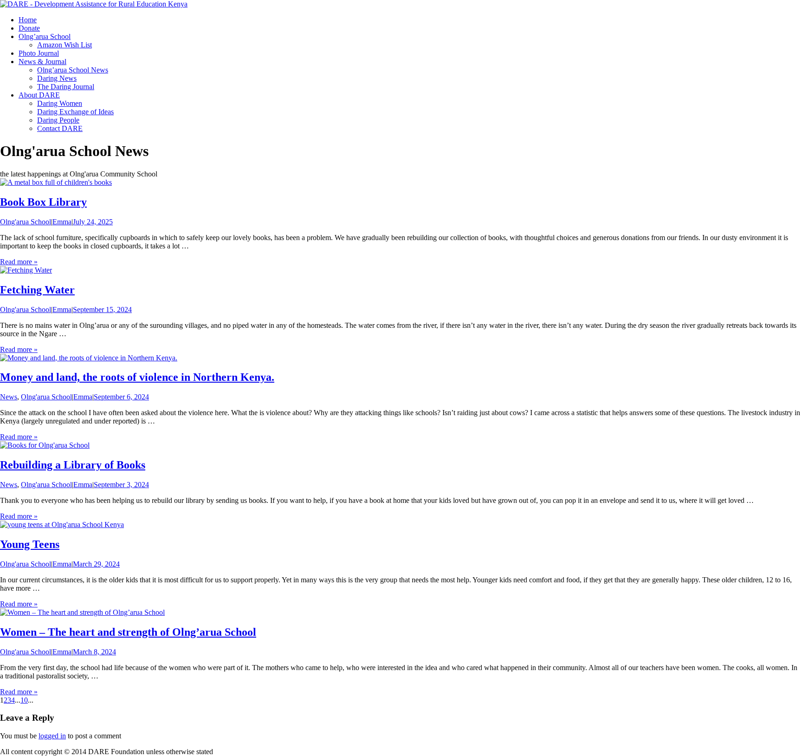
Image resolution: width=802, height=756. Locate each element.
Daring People (58, 120)
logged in (52, 736)
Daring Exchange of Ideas (75, 112)
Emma (61, 222)
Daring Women (59, 103)
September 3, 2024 (121, 485)
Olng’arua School (45, 36)
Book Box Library (43, 202)
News (8, 397)
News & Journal (42, 61)
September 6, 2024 (121, 397)
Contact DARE (60, 128)
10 (24, 700)
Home (28, 20)
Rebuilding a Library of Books (72, 465)
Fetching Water (37, 290)
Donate (29, 28)
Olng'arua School (25, 222)
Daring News (57, 78)
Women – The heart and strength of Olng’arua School (128, 632)
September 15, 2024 (102, 309)
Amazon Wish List (64, 45)
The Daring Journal (65, 87)
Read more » (19, 262)
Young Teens (29, 544)
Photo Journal (39, 53)
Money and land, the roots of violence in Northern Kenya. (137, 377)
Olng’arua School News (72, 70)
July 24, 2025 (93, 222)
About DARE (39, 95)
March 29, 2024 (96, 564)
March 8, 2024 (94, 652)
